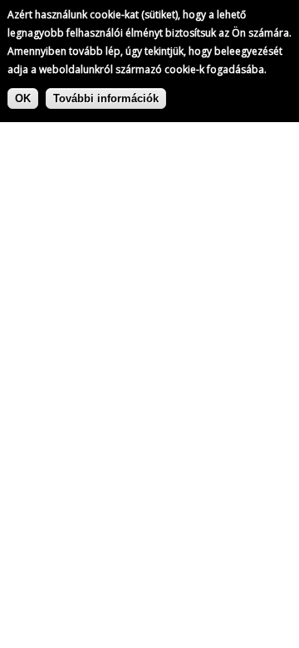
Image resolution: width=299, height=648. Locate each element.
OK (23, 98)
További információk (106, 98)
